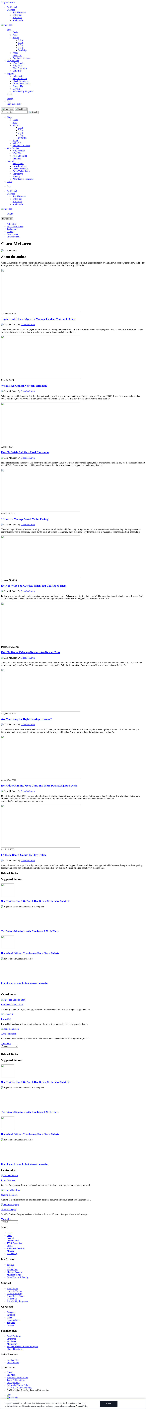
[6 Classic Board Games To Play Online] (40, 847)
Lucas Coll (6, 1019)
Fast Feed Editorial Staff (12, 1004)
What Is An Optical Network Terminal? (24, 385)
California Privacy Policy (18, 1385)
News (9, 1317)
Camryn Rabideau (9, 1195)
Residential (12, 7)
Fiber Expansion (20, 68)
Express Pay (12, 1269)
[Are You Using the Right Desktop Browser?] (40, 711)
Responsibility (13, 1320)
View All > (6, 1043)
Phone (15, 53)
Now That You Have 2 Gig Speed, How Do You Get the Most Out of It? (35, 901)
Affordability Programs (23, 91)
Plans (15, 35)
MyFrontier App (14, 1275)
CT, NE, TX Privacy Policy (19, 1387)
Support (10, 73)
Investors (11, 1315)
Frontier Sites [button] (9, 1330)
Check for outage (20, 81)
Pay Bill (10, 1267)
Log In (10, 213)
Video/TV (17, 55)
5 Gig (20, 42)
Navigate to (7, 219)
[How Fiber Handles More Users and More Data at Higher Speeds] (40, 777)
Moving (16, 89)
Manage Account (14, 1272)
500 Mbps (22, 50)
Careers (10, 1325)
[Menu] (7, 109)
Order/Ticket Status (21, 83)
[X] (9, 1395)
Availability (12, 1253)
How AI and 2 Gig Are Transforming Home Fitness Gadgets (30, 953)
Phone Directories (15, 1349)
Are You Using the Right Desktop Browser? (26, 718)
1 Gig (20, 47)
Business (11, 10)
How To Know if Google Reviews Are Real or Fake (30, 652)
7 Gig (20, 40)
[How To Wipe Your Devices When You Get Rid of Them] (40, 577)
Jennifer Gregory (8, 1209)
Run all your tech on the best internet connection (24, 983)
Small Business (19, 12)
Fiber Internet (13, 1240)
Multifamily (18, 20)
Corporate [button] (7, 1306)
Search (10, 99)
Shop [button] (4, 1227)
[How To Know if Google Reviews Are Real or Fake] (40, 644)
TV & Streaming (14, 1243)
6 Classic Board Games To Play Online (23, 854)
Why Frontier (13, 60)
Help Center (18, 76)
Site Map (11, 1375)
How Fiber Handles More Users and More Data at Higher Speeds (39, 785)
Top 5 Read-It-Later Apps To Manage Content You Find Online (38, 318)
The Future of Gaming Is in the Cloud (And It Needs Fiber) (29, 931)
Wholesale (17, 17)
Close (108, 1404)
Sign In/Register (14, 104)
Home (9, 1372)
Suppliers (11, 1322)
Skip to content (8, 2)
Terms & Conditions (16, 1380)
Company (11, 1312)
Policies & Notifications (17, 1377)
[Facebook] (12, 1397)
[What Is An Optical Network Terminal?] (40, 377)
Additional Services (21, 58)
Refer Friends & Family (17, 1277)
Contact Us (18, 86)
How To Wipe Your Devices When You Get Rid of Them (33, 585)
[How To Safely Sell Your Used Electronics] (40, 444)
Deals (15, 32)
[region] (73, 1404)
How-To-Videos (14, 1291)
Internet (16, 37)
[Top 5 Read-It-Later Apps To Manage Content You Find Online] (40, 311)
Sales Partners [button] (9, 1354)
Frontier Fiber (13, 1360)
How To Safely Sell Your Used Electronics (25, 452)
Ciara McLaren (28, 324)
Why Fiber (17, 65)
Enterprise (17, 15)
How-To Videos (20, 78)
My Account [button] (8, 1259)
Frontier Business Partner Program (22, 1346)
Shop (9, 30)
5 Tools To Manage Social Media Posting (25, 519)
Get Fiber (17, 71)
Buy (9, 101)
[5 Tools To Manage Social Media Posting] (40, 511)
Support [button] (6, 1282)
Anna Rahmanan (8, 1034)
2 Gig (20, 45)
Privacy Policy (13, 1382)
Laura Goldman (8, 1180)
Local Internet (13, 1362)
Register (10, 1264)
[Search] (33, 112)
